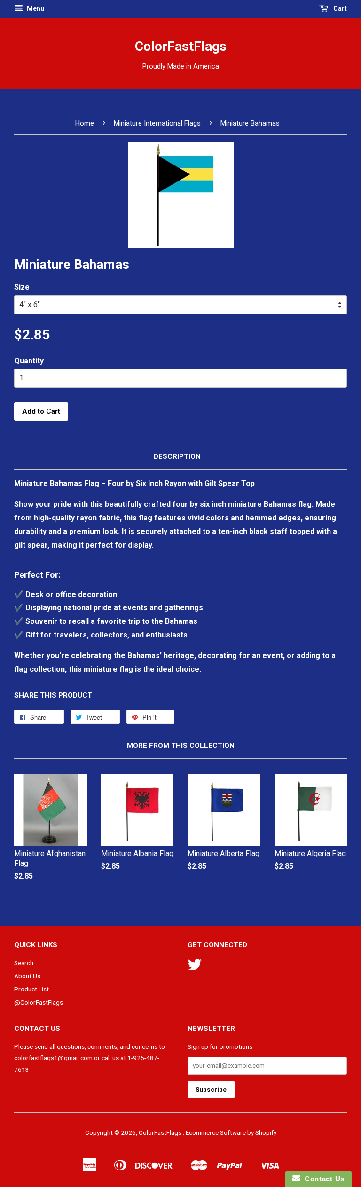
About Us (27, 976)
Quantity (29, 360)
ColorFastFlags (181, 46)
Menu (34, 8)
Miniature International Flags (157, 123)
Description (177, 456)
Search (23, 963)
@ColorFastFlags (38, 1002)
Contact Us (322, 1179)
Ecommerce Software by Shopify (231, 1132)
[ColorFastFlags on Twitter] (195, 968)
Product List (31, 989)
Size (22, 287)
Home (84, 123)
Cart (339, 8)
